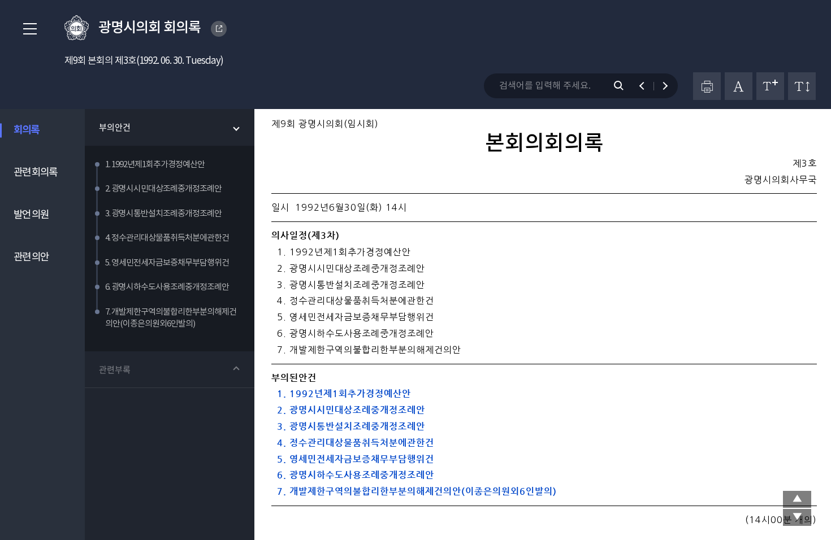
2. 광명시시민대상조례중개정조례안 (348, 409)
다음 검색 (659, 85)
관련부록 (115, 369)
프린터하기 (707, 86)
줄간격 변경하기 (802, 86)
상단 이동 (797, 499)
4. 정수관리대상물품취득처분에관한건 (352, 442)
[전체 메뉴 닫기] (26, 29)
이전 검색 (646, 85)
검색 (624, 85)
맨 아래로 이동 (797, 517)
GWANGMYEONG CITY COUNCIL (219, 29)
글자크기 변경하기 (770, 86)
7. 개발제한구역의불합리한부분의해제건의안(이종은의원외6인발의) (414, 491)
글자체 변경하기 (738, 86)
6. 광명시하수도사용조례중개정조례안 (352, 474)
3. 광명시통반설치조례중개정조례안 (348, 426)
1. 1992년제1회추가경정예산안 (341, 393)
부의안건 (115, 127)
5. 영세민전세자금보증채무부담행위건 (352, 459)
